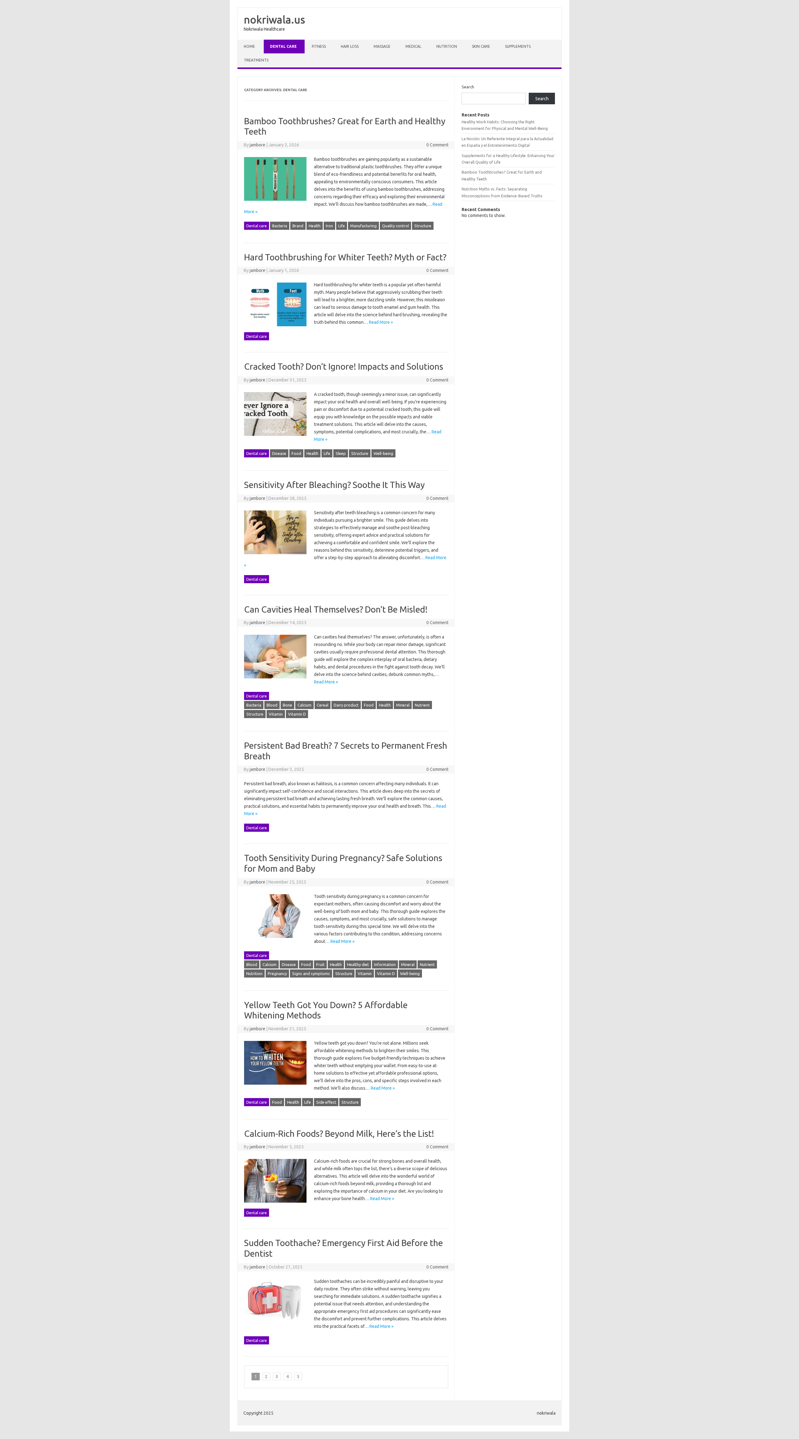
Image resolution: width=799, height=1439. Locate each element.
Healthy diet (358, 964)
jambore (257, 144)
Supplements (518, 46)
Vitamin (276, 714)
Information (385, 964)
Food (296, 453)
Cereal (322, 705)
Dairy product (346, 705)
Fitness (319, 46)
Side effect (326, 1102)
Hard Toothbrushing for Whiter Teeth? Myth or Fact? (345, 257)
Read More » (381, 322)
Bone (287, 705)
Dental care (283, 46)
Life (341, 226)
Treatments (256, 60)
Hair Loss (350, 46)
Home (249, 46)
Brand (297, 226)
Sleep (341, 453)
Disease (279, 453)
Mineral (402, 705)
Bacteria (279, 226)
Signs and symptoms (311, 973)
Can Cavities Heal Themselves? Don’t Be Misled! (336, 609)
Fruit (320, 964)
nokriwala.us (274, 19)
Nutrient (422, 705)
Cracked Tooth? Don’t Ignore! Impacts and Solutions (343, 366)
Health (315, 226)
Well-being (383, 453)
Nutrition (446, 46)
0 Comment (437, 144)
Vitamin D (297, 714)
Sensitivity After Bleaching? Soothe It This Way (334, 485)
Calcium (304, 705)
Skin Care (481, 46)
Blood (272, 705)
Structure (422, 226)
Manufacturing (363, 226)
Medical (413, 46)
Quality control (395, 226)
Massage (382, 46)
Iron (329, 226)
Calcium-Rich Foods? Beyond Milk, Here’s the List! (339, 1133)
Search (468, 87)
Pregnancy (277, 973)
